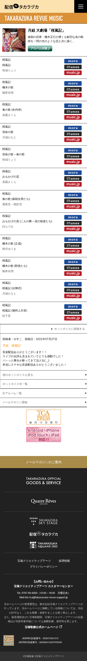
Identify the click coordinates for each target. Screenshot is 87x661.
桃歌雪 (17, 204)
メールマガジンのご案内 (43, 461)
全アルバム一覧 (12, 393)
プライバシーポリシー (44, 566)
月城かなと (9, 137)
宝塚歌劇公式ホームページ (41, 627)
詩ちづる (7, 226)
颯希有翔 (7, 92)
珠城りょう (9, 70)
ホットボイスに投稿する (69, 328)
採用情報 (64, 560)
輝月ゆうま (9, 249)
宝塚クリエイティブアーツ (34, 560)
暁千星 (6, 315)
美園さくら (9, 115)
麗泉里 (6, 204)
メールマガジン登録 (14, 402)
